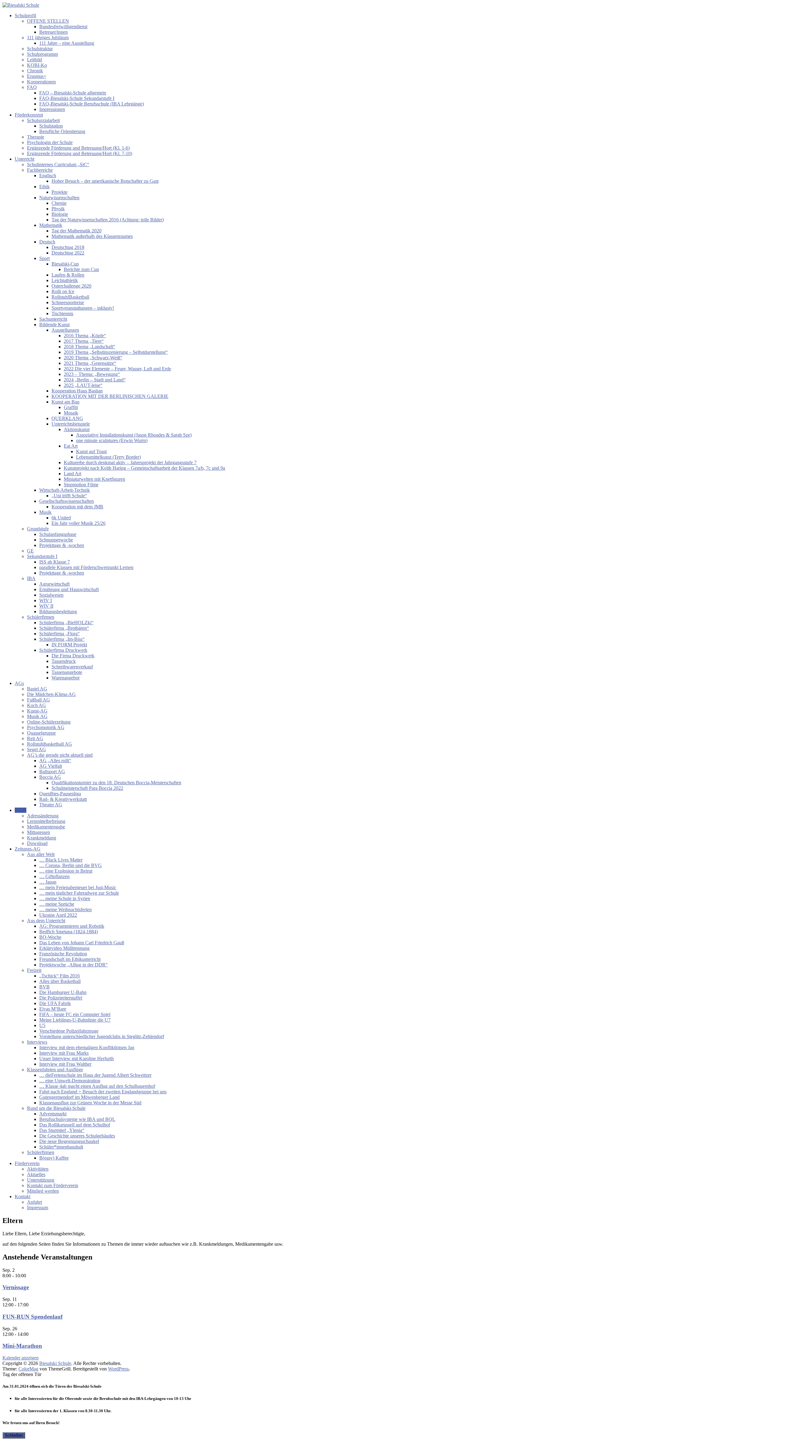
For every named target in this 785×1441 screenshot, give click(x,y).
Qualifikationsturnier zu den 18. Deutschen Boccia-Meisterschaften (116, 782)
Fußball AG (38, 699)
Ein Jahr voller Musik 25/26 (78, 523)
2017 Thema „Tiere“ (84, 341)
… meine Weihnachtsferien (65, 909)
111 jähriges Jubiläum (48, 37)
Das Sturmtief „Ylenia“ (61, 1130)
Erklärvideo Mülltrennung (64, 948)
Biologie (60, 214)
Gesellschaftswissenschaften (66, 501)
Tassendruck (64, 661)
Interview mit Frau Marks (64, 1053)
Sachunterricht (53, 319)
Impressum (37, 1207)
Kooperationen (41, 81)
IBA (31, 578)
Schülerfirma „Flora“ (59, 633)
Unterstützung (40, 1180)
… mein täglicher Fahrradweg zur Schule (79, 893)
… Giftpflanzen (54, 876)
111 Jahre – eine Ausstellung (66, 43)
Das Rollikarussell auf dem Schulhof (74, 1124)
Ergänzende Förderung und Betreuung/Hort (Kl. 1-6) (78, 148)
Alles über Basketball (60, 981)
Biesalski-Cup (65, 263)
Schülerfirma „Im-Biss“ (62, 639)
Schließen (14, 1435)
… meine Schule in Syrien (64, 898)
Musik (45, 512)
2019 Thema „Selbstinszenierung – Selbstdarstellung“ (116, 352)
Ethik (44, 186)
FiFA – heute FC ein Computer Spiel (74, 1014)
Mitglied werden (43, 1191)
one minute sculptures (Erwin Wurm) (111, 440)
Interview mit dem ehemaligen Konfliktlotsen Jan (86, 1047)
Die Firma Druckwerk (73, 655)
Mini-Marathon (22, 1346)
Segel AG (36, 749)
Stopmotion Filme (81, 484)
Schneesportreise (68, 302)
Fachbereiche (40, 170)
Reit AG (35, 738)
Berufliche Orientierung (62, 131)
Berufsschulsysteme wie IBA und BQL (77, 1119)
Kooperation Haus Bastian (77, 390)
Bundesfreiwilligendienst (63, 26)
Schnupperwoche (56, 539)
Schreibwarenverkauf (72, 666)
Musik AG (37, 716)
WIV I (45, 600)
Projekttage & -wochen (61, 545)
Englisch (47, 175)
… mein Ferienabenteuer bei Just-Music (77, 887)
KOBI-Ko (37, 65)
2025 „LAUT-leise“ (83, 385)
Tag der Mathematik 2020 (76, 230)
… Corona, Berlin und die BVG (70, 865)
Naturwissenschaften (59, 197)
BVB (44, 986)
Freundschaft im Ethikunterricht (70, 959)
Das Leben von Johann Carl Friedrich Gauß (81, 942)
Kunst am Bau (65, 401)
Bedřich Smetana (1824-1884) (68, 931)
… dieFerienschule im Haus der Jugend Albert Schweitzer (95, 1075)
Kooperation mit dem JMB (77, 506)
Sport (44, 258)
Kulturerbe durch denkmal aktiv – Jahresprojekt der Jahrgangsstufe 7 (130, 462)
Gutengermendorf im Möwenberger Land (79, 1097)
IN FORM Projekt (69, 644)
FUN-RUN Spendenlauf (32, 1316)
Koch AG (36, 705)
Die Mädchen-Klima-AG (51, 694)
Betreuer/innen (53, 32)
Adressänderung (43, 815)
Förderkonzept (29, 114)
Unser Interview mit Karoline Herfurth (76, 1058)
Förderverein (27, 1163)
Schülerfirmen (40, 617)
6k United (61, 517)
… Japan (47, 882)
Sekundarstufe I (42, 556)
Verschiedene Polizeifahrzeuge (68, 1031)
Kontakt (22, 1196)
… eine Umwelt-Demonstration (69, 1080)
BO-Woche (50, 937)
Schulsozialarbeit (43, 120)
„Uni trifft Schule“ (69, 495)
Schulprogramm (42, 54)
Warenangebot (65, 677)
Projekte (59, 192)
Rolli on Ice (63, 291)
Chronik (35, 70)
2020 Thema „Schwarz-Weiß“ (93, 357)
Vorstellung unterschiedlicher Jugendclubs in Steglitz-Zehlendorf (101, 1036)
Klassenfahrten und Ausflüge (55, 1069)
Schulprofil (25, 15)
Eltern (20, 810)
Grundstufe (38, 528)
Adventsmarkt (53, 1113)
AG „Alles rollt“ (55, 760)
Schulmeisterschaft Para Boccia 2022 (87, 788)
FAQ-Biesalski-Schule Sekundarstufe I (76, 98)
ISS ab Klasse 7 (54, 561)
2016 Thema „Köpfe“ (85, 335)
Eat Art (71, 446)
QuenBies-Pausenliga (60, 793)
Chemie (59, 203)
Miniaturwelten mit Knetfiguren (94, 479)
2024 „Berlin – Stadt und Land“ (95, 379)
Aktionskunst (77, 429)
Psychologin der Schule (50, 142)
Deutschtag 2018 (68, 247)
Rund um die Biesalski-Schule (56, 1108)
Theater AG (50, 804)
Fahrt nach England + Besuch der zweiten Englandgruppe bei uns (103, 1091)
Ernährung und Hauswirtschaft (69, 589)
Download (37, 843)
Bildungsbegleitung (58, 611)
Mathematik (50, 225)
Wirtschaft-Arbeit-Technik (64, 490)
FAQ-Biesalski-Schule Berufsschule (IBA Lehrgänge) (91, 103)
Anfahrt (34, 1202)
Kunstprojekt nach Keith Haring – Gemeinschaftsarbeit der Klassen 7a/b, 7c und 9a (144, 468)
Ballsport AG (52, 771)
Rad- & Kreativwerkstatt (63, 799)
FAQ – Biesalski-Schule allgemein (72, 92)
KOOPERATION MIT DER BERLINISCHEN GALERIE (110, 396)
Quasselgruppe (41, 733)
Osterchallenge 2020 (71, 286)
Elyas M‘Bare (52, 1008)
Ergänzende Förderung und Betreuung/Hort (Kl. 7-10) (79, 153)
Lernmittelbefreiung (46, 821)
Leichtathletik (65, 280)
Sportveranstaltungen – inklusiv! (83, 308)
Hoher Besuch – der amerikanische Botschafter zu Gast (105, 181)
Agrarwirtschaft (54, 584)
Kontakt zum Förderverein (52, 1185)
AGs (19, 683)
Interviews (37, 1042)
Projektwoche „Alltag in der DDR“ (73, 964)
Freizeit (34, 970)
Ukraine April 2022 (58, 915)
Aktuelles (36, 1174)
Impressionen (52, 109)
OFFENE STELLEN (48, 21)
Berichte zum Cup (81, 269)
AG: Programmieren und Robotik (71, 926)
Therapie (35, 137)
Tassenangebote (67, 672)
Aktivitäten (37, 1169)
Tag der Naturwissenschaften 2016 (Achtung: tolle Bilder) (108, 219)
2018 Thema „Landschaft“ (89, 346)
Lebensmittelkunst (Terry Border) (108, 457)
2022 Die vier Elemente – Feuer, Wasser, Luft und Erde (117, 368)
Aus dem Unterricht (46, 920)
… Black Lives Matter (60, 859)
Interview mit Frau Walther (65, 1064)
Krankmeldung (41, 837)
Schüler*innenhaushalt (61, 1146)
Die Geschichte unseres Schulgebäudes (77, 1135)
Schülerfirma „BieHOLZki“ (66, 622)
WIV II (46, 606)
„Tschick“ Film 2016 (59, 975)
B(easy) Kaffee (54, 1157)
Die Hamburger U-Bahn (62, 992)
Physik (58, 208)
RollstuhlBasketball (70, 297)
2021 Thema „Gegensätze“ (90, 363)
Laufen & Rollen (68, 274)
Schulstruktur (40, 48)
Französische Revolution (63, 953)
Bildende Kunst (54, 324)
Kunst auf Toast (91, 451)
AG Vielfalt (50, 766)
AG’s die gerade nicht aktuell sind (60, 755)
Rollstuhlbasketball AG (49, 744)
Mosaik (71, 412)
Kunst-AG (37, 710)
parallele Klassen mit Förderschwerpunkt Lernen (86, 567)
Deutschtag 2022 (68, 252)
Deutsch (47, 241)
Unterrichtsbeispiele (71, 423)
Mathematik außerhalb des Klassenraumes (92, 236)
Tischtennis (62, 313)
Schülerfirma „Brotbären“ (64, 628)
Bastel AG (37, 688)
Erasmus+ (36, 76)
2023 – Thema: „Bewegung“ (92, 374)
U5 (42, 1025)
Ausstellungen (65, 330)
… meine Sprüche (56, 904)
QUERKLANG (67, 418)
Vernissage (15, 1287)
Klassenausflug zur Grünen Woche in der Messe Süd (90, 1102)
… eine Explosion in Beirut (65, 870)
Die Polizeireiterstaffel (60, 997)
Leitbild (34, 59)
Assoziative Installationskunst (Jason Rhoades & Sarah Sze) (134, 435)
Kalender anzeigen (20, 1357)
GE (30, 550)
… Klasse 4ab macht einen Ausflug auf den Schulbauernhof (97, 1086)
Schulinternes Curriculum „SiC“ (58, 164)
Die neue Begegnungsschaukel (69, 1141)
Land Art (72, 473)
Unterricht (24, 159)
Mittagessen (38, 832)
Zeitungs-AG (27, 848)
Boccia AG (50, 777)
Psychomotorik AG (45, 727)
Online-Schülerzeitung (49, 721)
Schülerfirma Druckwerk (63, 650)
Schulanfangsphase (57, 534)
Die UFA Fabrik (55, 1003)
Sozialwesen (51, 595)
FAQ (32, 87)
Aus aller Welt (41, 854)
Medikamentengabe (46, 826)
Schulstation (51, 125)
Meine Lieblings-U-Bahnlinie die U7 (75, 1019)
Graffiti (71, 407)
